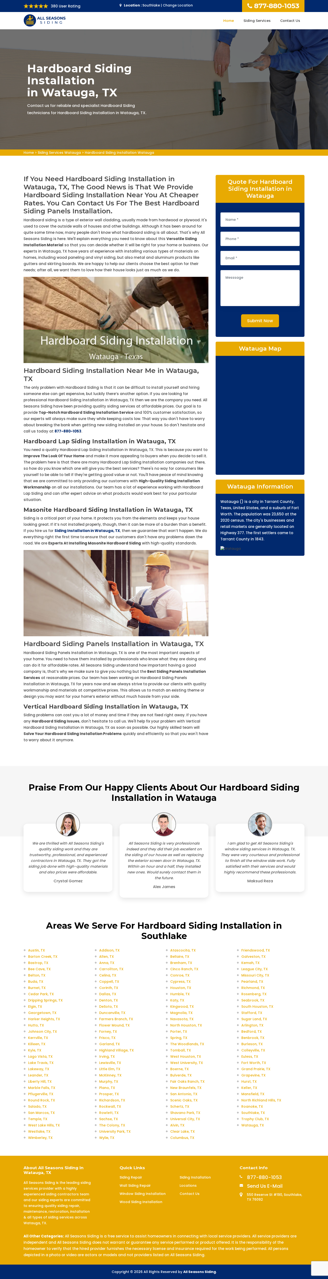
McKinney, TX (110, 1075)
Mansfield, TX (252, 1094)
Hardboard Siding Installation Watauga (119, 152)
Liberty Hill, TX (40, 1081)
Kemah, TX (250, 962)
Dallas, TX (107, 994)
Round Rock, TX (41, 1100)
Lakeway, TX (38, 1069)
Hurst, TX (249, 1081)
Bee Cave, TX (39, 969)
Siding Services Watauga (59, 152)
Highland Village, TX (116, 1050)
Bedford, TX (251, 1031)
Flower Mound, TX (114, 1025)
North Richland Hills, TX (261, 1100)
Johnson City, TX (42, 1031)
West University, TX (186, 1062)
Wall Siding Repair (135, 1185)
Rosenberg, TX (254, 994)
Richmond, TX (253, 987)
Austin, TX (36, 950)
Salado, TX (37, 1106)
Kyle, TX (34, 1050)
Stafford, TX (251, 1012)
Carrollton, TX (111, 969)
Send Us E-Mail (265, 1186)
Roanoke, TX (252, 1106)
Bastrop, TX (38, 962)
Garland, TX (109, 1044)
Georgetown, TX (42, 1012)
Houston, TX (180, 987)
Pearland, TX (252, 981)
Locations (188, 1185)
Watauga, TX (252, 1125)
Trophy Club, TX (255, 1119)
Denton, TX (108, 1000)
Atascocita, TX (183, 950)
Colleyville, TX (253, 1050)
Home (228, 21)
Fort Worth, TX (253, 1062)
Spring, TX (178, 1037)
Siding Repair (131, 1177)
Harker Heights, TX (44, 1019)
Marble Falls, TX (41, 1087)
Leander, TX (38, 1075)
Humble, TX (180, 994)
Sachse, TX (108, 1119)
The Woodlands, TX (187, 1044)
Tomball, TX (180, 1050)
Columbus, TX (182, 1137)
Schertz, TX (179, 1106)
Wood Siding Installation (141, 1201)
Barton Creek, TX (42, 956)
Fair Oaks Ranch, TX (187, 1081)
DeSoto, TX (108, 1006)
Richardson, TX (112, 1100)
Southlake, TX (253, 1112)
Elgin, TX (35, 1006)
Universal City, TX (185, 1119)
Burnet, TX (37, 987)
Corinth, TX (108, 987)
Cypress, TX (180, 981)
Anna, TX (106, 962)
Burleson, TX (252, 1044)
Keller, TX (249, 1087)
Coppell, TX (109, 981)
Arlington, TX (252, 1025)
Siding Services (257, 21)
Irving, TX (107, 1056)
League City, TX (254, 969)
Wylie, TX (106, 1137)
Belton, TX (36, 975)
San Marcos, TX (41, 1112)
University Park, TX (115, 1131)
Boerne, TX (179, 1069)
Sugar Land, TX (254, 1019)
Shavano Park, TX (185, 1112)
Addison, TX (109, 950)
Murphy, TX (108, 1081)
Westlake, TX (39, 1131)
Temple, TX (37, 1119)
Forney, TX (108, 1031)
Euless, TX (249, 1056)
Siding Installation (195, 1177)
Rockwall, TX (110, 1106)
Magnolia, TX (181, 1012)
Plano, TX (107, 1087)
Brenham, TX (181, 962)
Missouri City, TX (255, 975)
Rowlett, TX (109, 1112)
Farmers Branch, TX (116, 1019)
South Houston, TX (257, 1006)
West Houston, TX (185, 1056)
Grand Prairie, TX (255, 1069)
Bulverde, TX (181, 1075)
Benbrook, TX (252, 1037)
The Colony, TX (112, 1125)
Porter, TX (178, 1031)
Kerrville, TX (38, 1037)
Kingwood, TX (182, 1006)
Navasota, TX (182, 1019)
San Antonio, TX (183, 1094)
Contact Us (290, 21)
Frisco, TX (107, 1037)
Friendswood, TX (255, 950)
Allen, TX (106, 956)
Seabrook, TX (252, 1000)
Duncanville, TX (112, 1012)
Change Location (178, 5)
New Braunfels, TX (185, 1087)
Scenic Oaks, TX (184, 1100)
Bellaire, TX (179, 956)
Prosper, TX (109, 1094)
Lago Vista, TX (40, 1056)
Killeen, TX (36, 1044)
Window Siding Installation (143, 1193)
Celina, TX (107, 975)
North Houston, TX (186, 1025)
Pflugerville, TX (40, 1094)
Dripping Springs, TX (45, 1000)
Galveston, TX (253, 956)
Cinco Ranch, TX (184, 969)
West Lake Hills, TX (44, 1125)
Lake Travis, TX (41, 1062)
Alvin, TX (177, 1125)
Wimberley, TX (40, 1137)
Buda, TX (35, 981)
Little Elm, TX (109, 1069)
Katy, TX (177, 1000)
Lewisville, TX (110, 1062)
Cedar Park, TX (41, 994)
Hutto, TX (36, 1025)
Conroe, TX (179, 975)
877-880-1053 (276, 6)
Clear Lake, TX (182, 1131)
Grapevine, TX (253, 1075)
